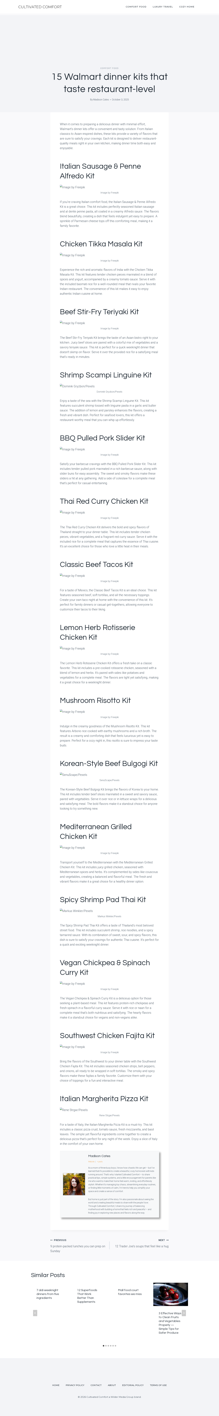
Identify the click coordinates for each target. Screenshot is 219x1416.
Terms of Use (158, 1385)
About (112, 1385)
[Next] (184, 1313)
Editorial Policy (133, 1385)
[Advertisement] (109, 36)
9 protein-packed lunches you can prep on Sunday (77, 1246)
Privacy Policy (75, 1385)
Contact (96, 1385)
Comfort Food (136, 6)
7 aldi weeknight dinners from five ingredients (47, 1294)
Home (55, 1385)
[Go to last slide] (35, 1313)
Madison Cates (101, 99)
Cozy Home (186, 6)
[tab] (103, 1346)
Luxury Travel (163, 6)
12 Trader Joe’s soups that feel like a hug (142, 1243)
